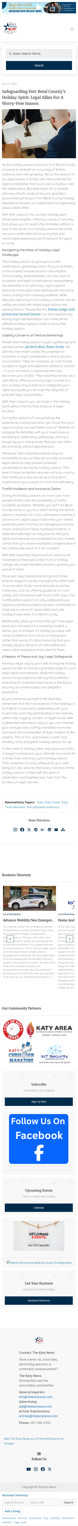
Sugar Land (20, 1522)
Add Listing (12, 1511)
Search (39, 65)
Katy (40, 802)
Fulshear (55, 1518)
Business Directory (15, 1495)
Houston (7, 1522)
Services (22, 1518)
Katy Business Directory (43, 807)
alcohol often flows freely (44, 347)
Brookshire (68, 1518)
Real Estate (35, 1518)
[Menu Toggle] (39, 1454)
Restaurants (9, 1518)
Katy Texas (52, 802)
